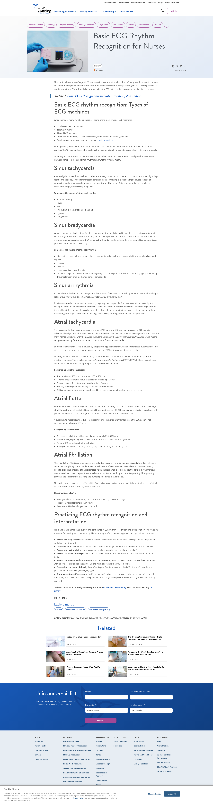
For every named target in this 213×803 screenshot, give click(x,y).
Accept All (172, 794)
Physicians (103, 25)
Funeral (157, 25)
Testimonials (123, 2)
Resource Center (138, 2)
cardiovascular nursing (75, 610)
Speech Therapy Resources (74, 768)
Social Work (118, 25)
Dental (131, 25)
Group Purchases (172, 2)
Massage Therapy (86, 25)
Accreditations (110, 2)
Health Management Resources (76, 777)
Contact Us (151, 2)
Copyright (138, 759)
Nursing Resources (71, 741)
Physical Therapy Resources (75, 746)
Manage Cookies (141, 764)
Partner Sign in (163, 762)
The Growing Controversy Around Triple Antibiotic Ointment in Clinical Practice (145, 638)
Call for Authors (41, 759)
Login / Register (120, 741)
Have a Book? (126, 11)
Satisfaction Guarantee (143, 750)
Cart (162, 11)
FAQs (160, 2)
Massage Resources (71, 755)
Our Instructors (41, 750)
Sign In (174, 10)
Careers (38, 755)
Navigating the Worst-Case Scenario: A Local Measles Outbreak (84, 653)
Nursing (51, 25)
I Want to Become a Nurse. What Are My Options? (83, 668)
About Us (39, 741)
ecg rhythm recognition (98, 610)
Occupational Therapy (101, 774)
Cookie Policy (139, 746)
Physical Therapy (67, 25)
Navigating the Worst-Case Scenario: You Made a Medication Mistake (145, 653)
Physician (100, 768)
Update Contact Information (163, 756)
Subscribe (118, 746)
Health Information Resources (76, 773)
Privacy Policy (139, 741)
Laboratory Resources (72, 782)
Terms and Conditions (143, 755)
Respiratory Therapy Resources (76, 759)
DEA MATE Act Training (167, 767)
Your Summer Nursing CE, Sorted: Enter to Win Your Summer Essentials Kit (146, 668)
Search (166, 25)
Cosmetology (101, 780)
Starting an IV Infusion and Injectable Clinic (84, 637)
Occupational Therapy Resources (77, 750)
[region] (106, 794)
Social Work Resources (72, 764)
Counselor (100, 750)
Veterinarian (144, 25)
